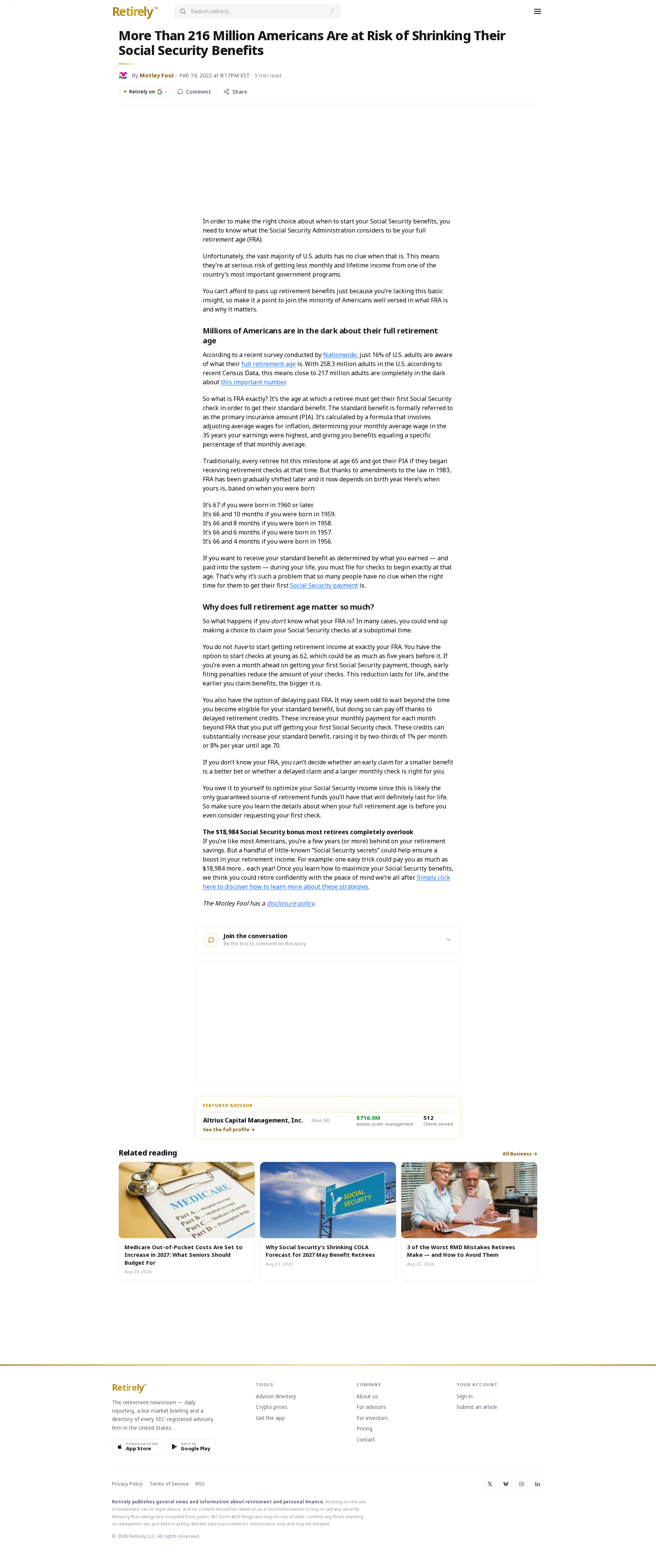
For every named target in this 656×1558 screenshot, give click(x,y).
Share (239, 91)
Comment (198, 91)
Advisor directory (276, 1397)
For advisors (371, 1407)
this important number (253, 382)
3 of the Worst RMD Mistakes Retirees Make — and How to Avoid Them (461, 1250)
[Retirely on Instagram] (521, 1484)
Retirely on (145, 91)
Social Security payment (324, 585)
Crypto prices (271, 1407)
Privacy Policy (127, 1484)
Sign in (465, 1397)
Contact (365, 1440)
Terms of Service (169, 1484)
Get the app (270, 1418)
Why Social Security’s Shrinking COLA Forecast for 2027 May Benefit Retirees (320, 1250)
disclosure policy (290, 903)
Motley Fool (156, 75)
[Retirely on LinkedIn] (537, 1484)
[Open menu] (537, 11)
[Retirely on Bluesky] (505, 1484)
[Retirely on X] (489, 1484)
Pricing (364, 1429)
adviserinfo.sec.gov (139, 1524)
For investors (372, 1418)
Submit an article (477, 1407)
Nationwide (339, 355)
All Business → (520, 1154)
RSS (200, 1484)
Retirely (135, 11)
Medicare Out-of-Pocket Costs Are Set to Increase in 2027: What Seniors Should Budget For (184, 1254)
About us (367, 1397)
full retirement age (268, 364)
